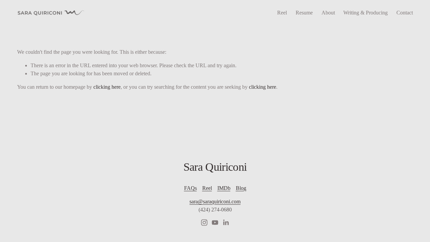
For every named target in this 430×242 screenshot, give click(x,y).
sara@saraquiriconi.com (215, 201)
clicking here (107, 87)
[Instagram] (204, 222)
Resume (304, 12)
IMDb (223, 188)
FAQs (190, 188)
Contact (404, 12)
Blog (241, 188)
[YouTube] (215, 222)
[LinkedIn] (225, 222)
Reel (282, 12)
